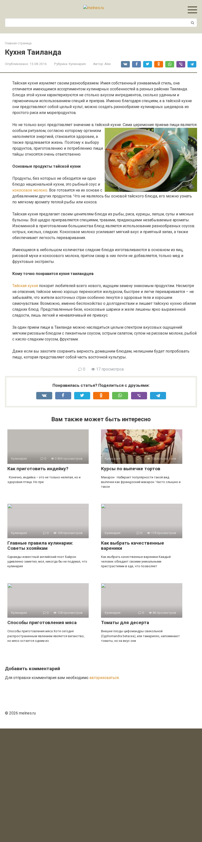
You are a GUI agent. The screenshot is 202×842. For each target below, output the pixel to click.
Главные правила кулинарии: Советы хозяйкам (40, 545)
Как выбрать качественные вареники (132, 545)
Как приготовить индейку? (37, 468)
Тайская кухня (25, 285)
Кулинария (77, 64)
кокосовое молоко (29, 190)
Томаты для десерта (125, 622)
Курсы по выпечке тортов (130, 468)
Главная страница (18, 43)
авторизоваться (104, 677)
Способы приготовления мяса (42, 622)
